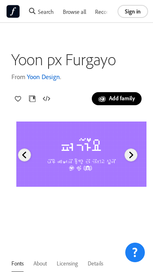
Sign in (133, 11)
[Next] (130, 154)
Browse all (74, 11)
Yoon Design (43, 77)
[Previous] (24, 154)
